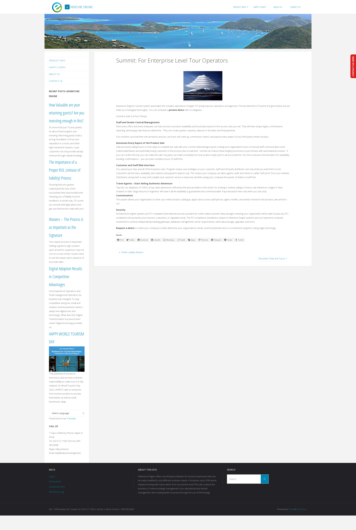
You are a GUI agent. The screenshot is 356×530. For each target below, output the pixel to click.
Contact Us (55, 81)
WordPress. (301, 509)
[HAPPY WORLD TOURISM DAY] (67, 358)
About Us (54, 74)
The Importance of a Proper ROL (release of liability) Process (64, 170)
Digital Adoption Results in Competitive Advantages (65, 276)
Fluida (291, 509)
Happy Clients (57, 67)
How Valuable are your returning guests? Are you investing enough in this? (66, 113)
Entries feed (55, 481)
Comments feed (57, 486)
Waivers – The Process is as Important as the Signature (66, 227)
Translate (71, 418)
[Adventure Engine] (57, 6)
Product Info (57, 60)
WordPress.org (56, 491)
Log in (52, 476)
